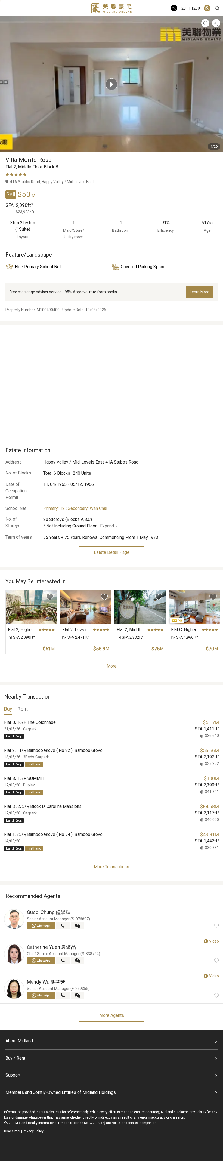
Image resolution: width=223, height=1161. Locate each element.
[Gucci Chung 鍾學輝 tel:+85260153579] (63, 925)
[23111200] (207, 8)
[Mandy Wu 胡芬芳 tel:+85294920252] (63, 995)
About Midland (19, 1040)
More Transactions (111, 866)
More (112, 666)
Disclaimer (12, 1131)
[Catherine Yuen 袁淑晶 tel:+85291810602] (63, 960)
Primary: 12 (54, 508)
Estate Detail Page (111, 552)
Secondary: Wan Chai (87, 508)
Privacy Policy (33, 1131)
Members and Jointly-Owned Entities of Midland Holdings (60, 1092)
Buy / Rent (15, 1058)
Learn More (199, 292)
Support (12, 1075)
